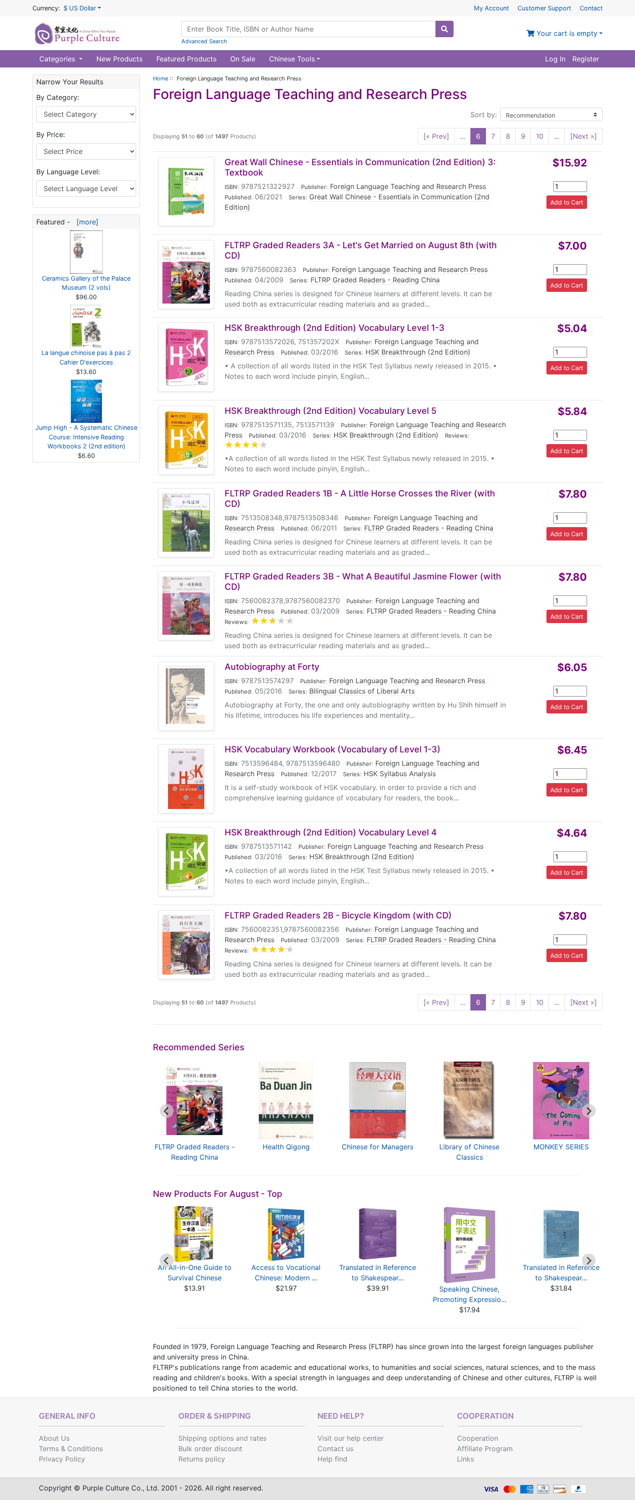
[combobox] (308, 29)
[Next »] (583, 136)
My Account (491, 8)
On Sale (242, 58)
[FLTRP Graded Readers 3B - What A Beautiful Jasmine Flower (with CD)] (186, 605)
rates (258, 1438)
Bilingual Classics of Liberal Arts (362, 691)
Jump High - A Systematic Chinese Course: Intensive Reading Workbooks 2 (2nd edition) (86, 437)
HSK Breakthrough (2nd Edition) (417, 352)
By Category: (57, 97)
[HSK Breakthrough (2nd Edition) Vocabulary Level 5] (186, 440)
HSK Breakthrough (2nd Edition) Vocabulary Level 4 (331, 832)
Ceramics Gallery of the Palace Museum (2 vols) (86, 283)
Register (585, 58)
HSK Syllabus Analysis (400, 773)
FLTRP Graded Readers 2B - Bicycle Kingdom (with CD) (338, 915)
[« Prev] (436, 136)
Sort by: (483, 114)
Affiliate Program (485, 1448)
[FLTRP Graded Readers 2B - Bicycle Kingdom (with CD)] (186, 945)
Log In (555, 58)
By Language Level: (68, 171)
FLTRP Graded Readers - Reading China (375, 279)
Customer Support (544, 8)
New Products (119, 58)
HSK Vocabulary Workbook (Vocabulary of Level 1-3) (333, 749)
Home (160, 78)
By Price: (50, 134)
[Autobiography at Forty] (186, 696)
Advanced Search (204, 41)
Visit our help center (351, 1438)
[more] (85, 221)
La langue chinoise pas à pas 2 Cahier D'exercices (86, 357)
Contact (591, 8)
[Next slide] (589, 1111)
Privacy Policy (62, 1459)
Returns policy (201, 1459)
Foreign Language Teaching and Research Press (408, 186)
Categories (58, 58)
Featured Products (186, 58)
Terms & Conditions (71, 1448)
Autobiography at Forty (272, 667)
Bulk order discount (210, 1448)
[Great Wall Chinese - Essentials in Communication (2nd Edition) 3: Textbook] (186, 191)
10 (539, 136)
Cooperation (477, 1438)
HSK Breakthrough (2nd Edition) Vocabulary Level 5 (330, 411)
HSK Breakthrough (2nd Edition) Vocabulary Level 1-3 (334, 328)
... (462, 136)
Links (465, 1459)
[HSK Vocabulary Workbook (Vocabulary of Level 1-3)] (186, 778)
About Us (54, 1438)
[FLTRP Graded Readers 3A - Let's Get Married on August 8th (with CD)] (186, 275)
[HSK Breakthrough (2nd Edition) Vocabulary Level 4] (186, 862)
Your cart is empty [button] (565, 33)
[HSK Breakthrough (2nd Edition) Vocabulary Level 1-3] (186, 357)
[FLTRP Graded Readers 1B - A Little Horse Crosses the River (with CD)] (186, 523)
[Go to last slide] (167, 1111)
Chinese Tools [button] (292, 58)
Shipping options (206, 1438)
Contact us (335, 1448)
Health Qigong (286, 1146)
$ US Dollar (80, 8)
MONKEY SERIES (561, 1146)
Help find (332, 1459)
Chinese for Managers (377, 1146)
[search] (444, 29)
